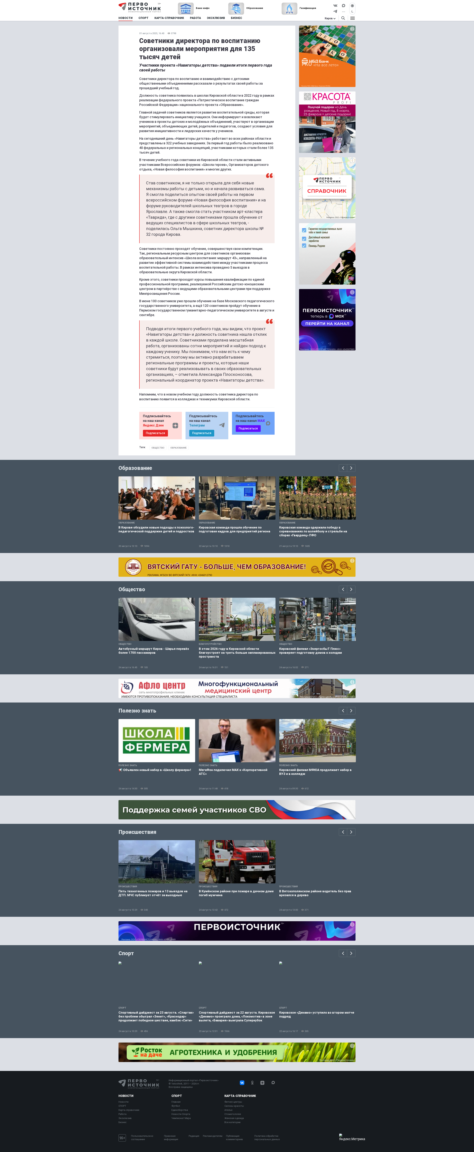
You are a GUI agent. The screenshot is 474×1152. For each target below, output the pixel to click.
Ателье (228, 1110)
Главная (176, 1101)
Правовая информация (171, 1138)
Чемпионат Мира (181, 1118)
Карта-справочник (128, 1110)
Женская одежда (234, 1118)
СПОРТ (122, 1106)
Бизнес (122, 1122)
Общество (157, 448)
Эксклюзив (125, 1118)
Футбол (175, 1106)
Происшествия (137, 832)
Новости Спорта (180, 1114)
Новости (125, 1096)
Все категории (232, 1122)
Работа (122, 1114)
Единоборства (179, 1110)
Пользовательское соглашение (142, 1138)
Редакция (194, 1136)
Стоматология (232, 1114)
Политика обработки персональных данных (267, 1138)
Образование (178, 448)
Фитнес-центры (233, 1101)
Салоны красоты (234, 1106)
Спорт (126, 953)
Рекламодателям (212, 1136)
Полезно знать (137, 711)
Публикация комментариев (234, 1138)
